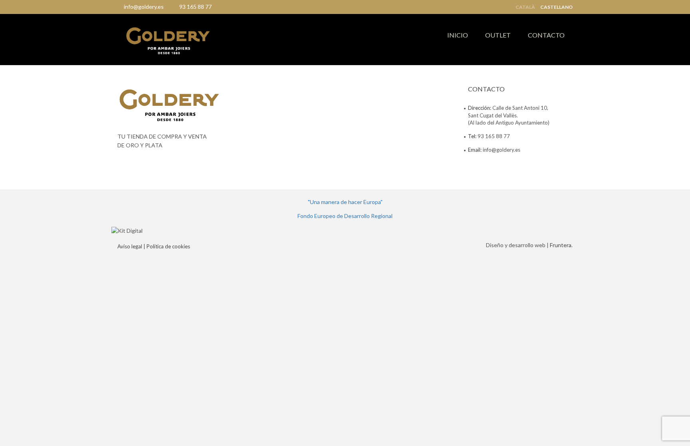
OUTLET (498, 35)
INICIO (457, 35)
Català (525, 7)
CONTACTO (546, 35)
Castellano (556, 7)
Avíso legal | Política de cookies (153, 246)
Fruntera (560, 245)
